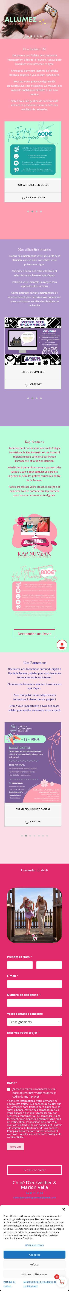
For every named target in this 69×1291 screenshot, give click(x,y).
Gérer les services (34, 1245)
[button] (63, 1209)
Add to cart (35, 384)
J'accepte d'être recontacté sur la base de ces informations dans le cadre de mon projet (34, 1092)
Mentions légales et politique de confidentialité (40, 1284)
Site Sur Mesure (33, 372)
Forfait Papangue (33, 185)
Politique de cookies (10, 1284)
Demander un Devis (34, 633)
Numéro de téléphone (24, 995)
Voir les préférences (34, 1274)
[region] (34, 19)
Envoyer (15, 1147)
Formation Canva (33, 809)
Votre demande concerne (25, 1013)
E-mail (12, 976)
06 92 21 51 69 (34, 1193)
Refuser (34, 1264)
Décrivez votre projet (23, 1032)
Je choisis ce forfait (35, 197)
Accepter (34, 1254)
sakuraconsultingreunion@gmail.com (34, 1197)
